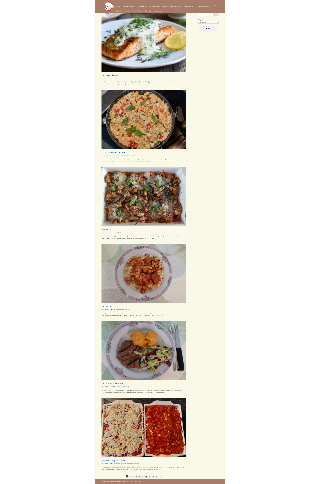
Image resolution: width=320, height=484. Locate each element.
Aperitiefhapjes (128, 6)
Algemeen (158, 11)
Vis (124, 78)
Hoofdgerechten (175, 6)
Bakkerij (148, 11)
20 (149, 476)
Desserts (127, 11)
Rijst (125, 155)
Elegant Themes (116, 481)
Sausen (118, 11)
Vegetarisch (133, 155)
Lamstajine (106, 306)
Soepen (165, 6)
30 (153, 476)
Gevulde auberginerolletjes (113, 460)
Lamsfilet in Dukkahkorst (113, 383)
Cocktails (141, 6)
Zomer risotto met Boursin (113, 152)
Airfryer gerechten (202, 6)
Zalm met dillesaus (110, 75)
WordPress (137, 481)
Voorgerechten (153, 6)
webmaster (106, 78)
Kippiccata (106, 229)
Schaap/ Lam (127, 309)
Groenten (131, 232)
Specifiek (188, 6)
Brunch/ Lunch (137, 11)
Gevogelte (118, 232)
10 (146, 476)
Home (118, 6)
